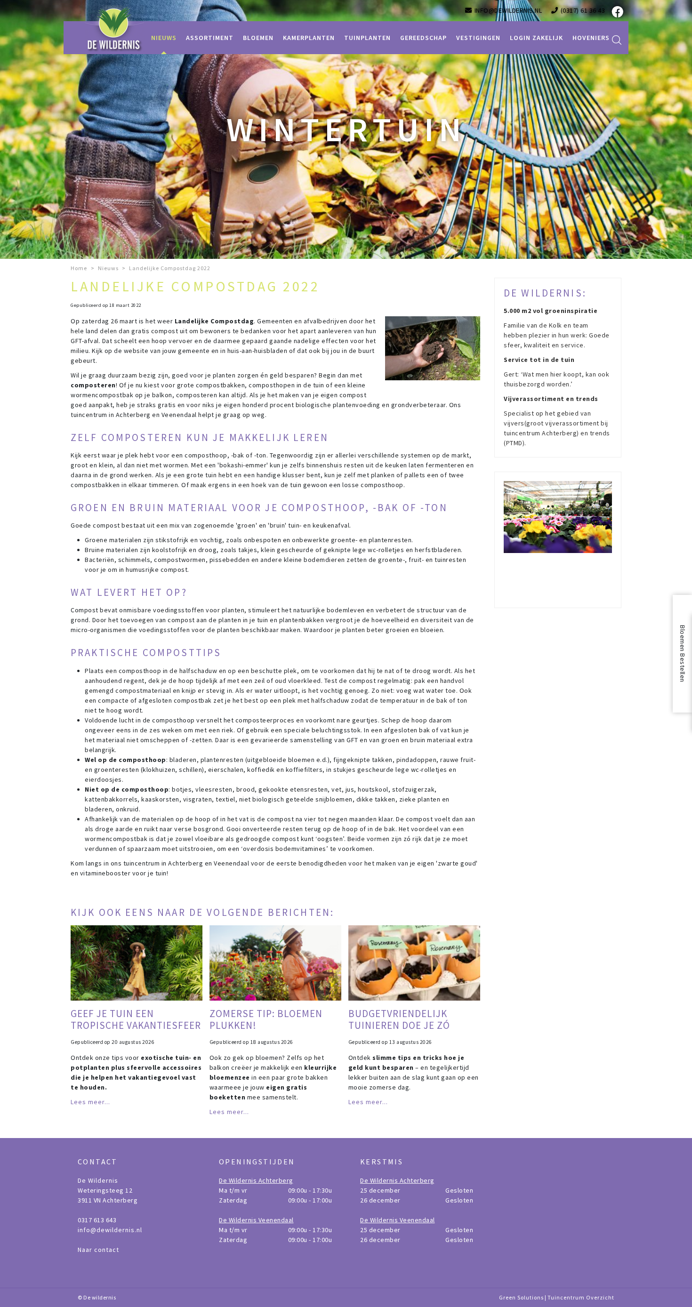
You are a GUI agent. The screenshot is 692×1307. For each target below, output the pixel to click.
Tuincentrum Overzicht (580, 1297)
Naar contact (98, 1249)
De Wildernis (98, 1180)
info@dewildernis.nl (110, 1230)
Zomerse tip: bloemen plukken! (265, 1019)
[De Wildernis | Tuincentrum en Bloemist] (115, 28)
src (616, 40)
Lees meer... (90, 1102)
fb (616, 12)
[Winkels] (558, 540)
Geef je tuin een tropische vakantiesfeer (136, 1019)
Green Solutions (521, 1297)
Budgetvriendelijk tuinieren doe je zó (399, 1019)
